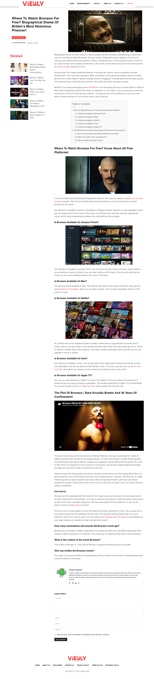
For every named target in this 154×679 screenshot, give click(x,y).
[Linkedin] (76, 582)
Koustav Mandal (19, 42)
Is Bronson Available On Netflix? (89, 120)
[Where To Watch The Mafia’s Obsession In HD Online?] (19, 103)
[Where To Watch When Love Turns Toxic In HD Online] (19, 92)
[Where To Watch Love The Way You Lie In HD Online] (19, 80)
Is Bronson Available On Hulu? (88, 123)
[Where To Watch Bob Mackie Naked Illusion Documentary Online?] (19, 67)
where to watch (64, 66)
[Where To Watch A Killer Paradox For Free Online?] (19, 115)
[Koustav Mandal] (62, 576)
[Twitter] (79, 582)
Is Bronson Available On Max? (88, 117)
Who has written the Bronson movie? (90, 140)
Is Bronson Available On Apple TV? (90, 127)
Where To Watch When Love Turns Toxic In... (37, 92)
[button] (130, 3)
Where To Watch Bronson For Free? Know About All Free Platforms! (97, 110)
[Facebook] (70, 582)
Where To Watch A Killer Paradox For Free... (37, 115)
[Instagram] (73, 582)
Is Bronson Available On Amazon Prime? (92, 113)
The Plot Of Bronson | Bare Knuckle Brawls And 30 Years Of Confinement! (99, 130)
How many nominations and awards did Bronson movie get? (98, 133)
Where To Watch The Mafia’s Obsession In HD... (38, 103)
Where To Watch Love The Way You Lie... (37, 80)
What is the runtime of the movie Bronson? (92, 137)
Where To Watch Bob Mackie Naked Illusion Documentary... (38, 68)
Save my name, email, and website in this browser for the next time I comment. (83, 634)
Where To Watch (18, 38)
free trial (90, 386)
